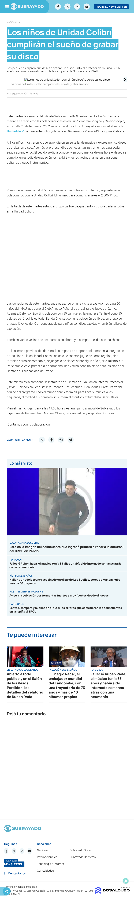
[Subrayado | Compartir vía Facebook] (51, 440)
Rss (35, 886)
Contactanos (17, 873)
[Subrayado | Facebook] (58, 6)
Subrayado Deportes (83, 857)
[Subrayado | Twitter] (67, 6)
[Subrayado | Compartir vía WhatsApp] (61, 440)
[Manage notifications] (126, 881)
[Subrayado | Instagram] (77, 6)
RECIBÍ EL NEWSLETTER (111, 7)
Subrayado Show (80, 850)
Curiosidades (45, 870)
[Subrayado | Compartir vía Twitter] (42, 440)
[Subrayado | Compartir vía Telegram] (71, 440)
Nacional (12, 22)
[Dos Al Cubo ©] (112, 893)
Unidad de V (15, 131)
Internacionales (47, 857)
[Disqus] (67, 768)
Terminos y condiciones (18, 886)
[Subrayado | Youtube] (86, 6)
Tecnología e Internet (50, 864)
